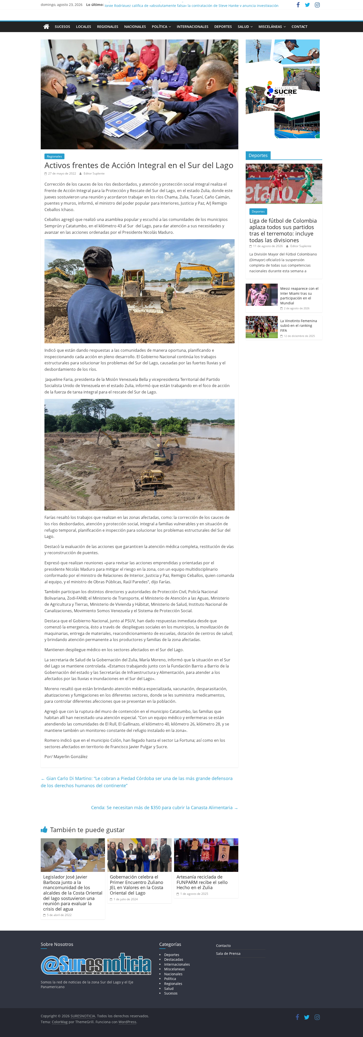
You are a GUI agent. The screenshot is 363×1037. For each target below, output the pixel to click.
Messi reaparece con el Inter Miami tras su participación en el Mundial (299, 295)
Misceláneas (270, 26)
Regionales (107, 26)
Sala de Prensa (228, 953)
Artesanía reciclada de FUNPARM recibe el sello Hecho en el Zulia (202, 882)
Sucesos (62, 26)
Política (159, 26)
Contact (299, 26)
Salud (243, 26)
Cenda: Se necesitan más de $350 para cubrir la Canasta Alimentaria (164, 807)
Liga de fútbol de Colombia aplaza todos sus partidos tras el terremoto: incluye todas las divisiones (283, 230)
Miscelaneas (174, 969)
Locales (83, 26)
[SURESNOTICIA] (46, 26)
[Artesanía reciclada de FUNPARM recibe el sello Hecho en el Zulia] (206, 841)
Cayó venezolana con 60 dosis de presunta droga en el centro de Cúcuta (164, 4)
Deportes (223, 26)
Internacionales (192, 26)
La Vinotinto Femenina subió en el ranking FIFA (298, 325)
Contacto (223, 945)
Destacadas (173, 959)
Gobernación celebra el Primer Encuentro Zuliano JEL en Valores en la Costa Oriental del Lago (136, 885)
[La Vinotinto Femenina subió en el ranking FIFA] (262, 318)
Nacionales (135, 26)
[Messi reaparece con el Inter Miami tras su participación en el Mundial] (262, 286)
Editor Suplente (94, 173)
